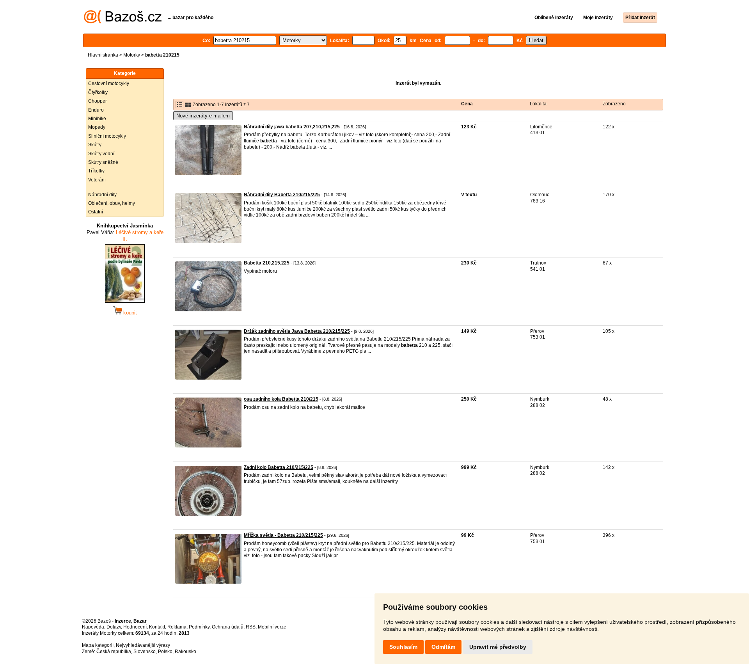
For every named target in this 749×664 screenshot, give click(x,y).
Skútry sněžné (103, 162)
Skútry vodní (101, 153)
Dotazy (113, 627)
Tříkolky (96, 171)
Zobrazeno (614, 104)
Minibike (97, 118)
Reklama (176, 627)
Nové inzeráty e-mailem (203, 116)
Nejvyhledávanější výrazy (143, 645)
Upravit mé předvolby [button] (497, 647)
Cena (467, 104)
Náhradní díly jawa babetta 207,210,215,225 (292, 127)
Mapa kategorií (98, 645)
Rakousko (185, 651)
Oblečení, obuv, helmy (111, 203)
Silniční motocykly (107, 136)
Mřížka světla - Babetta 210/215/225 (283, 535)
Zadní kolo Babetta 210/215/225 (278, 467)
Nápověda (93, 627)
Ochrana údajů (227, 627)
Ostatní (95, 212)
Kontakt (157, 627)
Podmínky (199, 627)
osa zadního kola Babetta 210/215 (281, 399)
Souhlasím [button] (403, 647)
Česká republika (113, 651)
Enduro (96, 110)
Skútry (94, 144)
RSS (251, 627)
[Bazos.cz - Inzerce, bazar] (123, 22)
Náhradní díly (102, 194)
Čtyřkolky (98, 92)
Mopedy (96, 127)
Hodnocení (135, 627)
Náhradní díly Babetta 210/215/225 (282, 194)
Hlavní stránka (103, 55)
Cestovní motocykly (108, 83)
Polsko (165, 651)
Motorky (131, 55)
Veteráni (97, 180)
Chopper (97, 101)
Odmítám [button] (443, 647)
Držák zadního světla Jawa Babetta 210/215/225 (297, 331)
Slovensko (144, 651)
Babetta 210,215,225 (266, 263)
